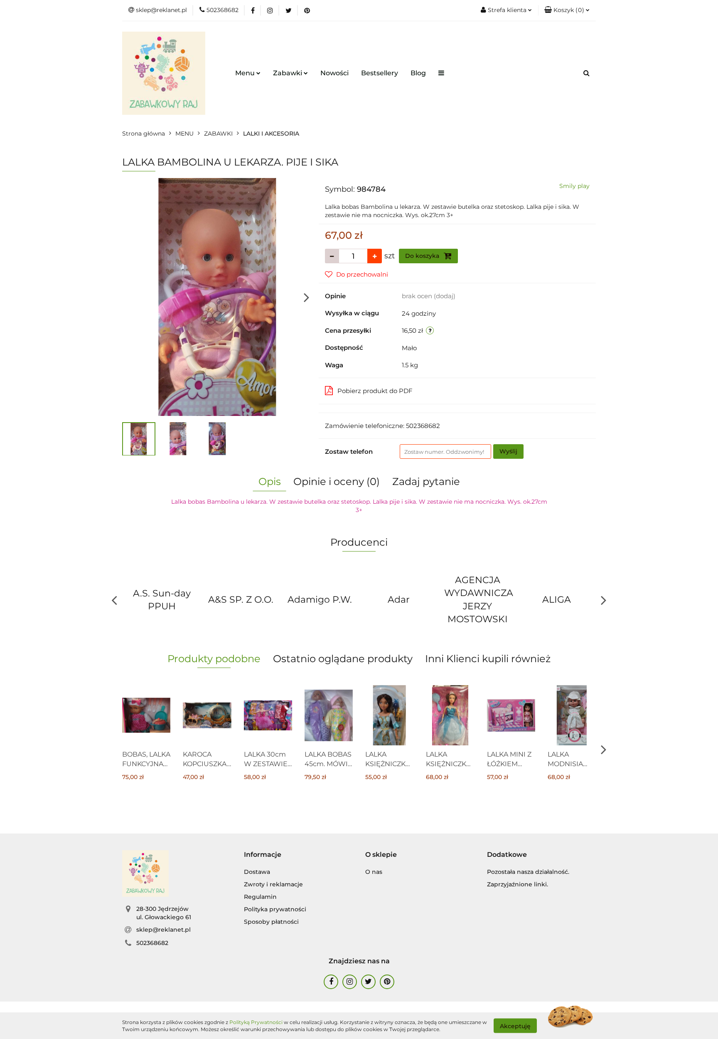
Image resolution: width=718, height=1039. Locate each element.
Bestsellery (379, 73)
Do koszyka (423, 256)
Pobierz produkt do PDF (375, 391)
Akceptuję (515, 1025)
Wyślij (508, 451)
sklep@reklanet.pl (163, 929)
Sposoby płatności (271, 921)
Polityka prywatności (275, 909)
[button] (567, 10)
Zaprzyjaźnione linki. (517, 884)
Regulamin (260, 896)
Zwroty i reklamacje (273, 884)
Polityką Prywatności (256, 1022)
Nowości (334, 73)
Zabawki (288, 73)
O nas (373, 872)
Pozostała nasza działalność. (528, 872)
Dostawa (257, 872)
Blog (418, 73)
